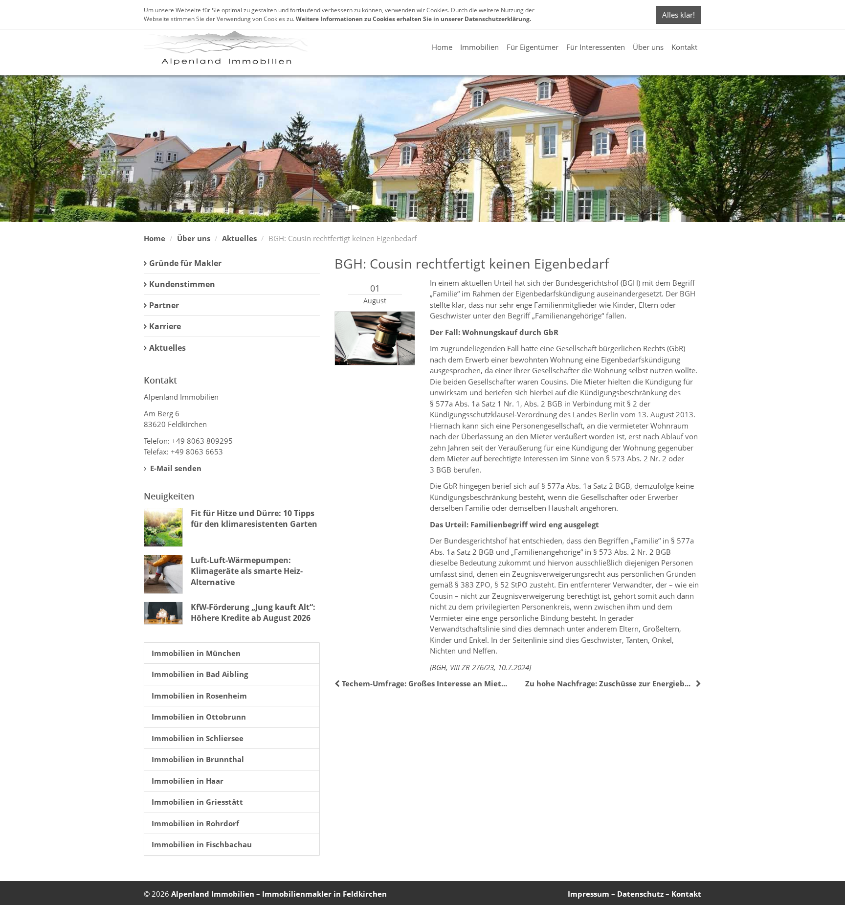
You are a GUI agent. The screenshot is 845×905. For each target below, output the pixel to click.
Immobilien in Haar (187, 781)
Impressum (588, 894)
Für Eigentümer (532, 47)
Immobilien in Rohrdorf (195, 823)
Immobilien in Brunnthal (198, 759)
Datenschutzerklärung (497, 19)
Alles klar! (678, 15)
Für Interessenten (595, 47)
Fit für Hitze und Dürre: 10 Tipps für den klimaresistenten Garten (254, 518)
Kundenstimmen (182, 284)
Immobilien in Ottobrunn (199, 717)
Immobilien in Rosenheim (199, 696)
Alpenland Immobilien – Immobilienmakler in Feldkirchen (279, 894)
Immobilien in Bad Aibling (200, 674)
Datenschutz (640, 894)
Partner (164, 305)
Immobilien (479, 47)
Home (442, 47)
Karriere (165, 326)
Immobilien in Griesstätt (197, 802)
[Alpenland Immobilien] (226, 47)
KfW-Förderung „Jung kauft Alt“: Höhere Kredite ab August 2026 (253, 612)
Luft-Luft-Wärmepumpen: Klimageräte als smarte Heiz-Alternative (247, 571)
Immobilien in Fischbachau (202, 844)
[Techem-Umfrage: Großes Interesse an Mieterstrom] (338, 683)
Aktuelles (239, 238)
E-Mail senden (174, 468)
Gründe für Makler (185, 263)
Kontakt (684, 47)
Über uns (648, 47)
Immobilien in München (196, 653)
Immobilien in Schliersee (198, 738)
